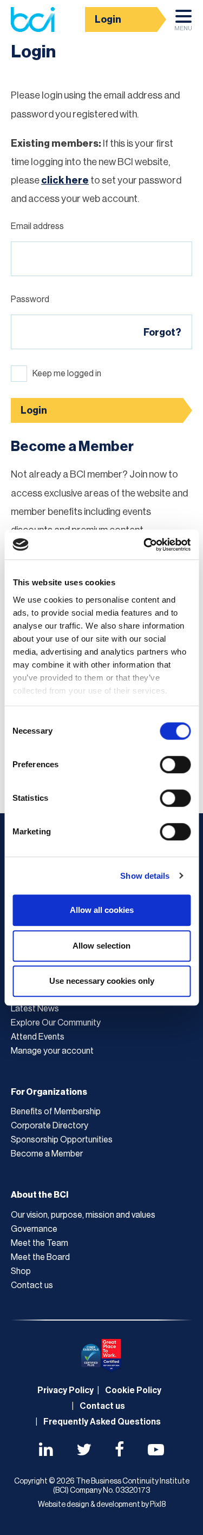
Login (108, 19)
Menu (183, 28)
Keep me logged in (66, 373)
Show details (144, 875)
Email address (37, 226)
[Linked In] (46, 1451)
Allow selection (101, 945)
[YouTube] (156, 1451)
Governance (34, 1229)
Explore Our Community (56, 1022)
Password (30, 299)
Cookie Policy (133, 1390)
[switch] (175, 764)
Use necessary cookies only (101, 980)
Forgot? (162, 332)
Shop (21, 1271)
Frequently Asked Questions (102, 1422)
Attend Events (37, 1037)
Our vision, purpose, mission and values (83, 1215)
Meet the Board (40, 1257)
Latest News (35, 1008)
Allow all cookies (102, 910)
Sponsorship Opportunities (62, 1139)
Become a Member (47, 1153)
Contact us (32, 1285)
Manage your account (52, 1051)
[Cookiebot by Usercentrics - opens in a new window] (145, 545)
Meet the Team (39, 1243)
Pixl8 (158, 1504)
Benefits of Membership (56, 1111)
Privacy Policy (65, 1390)
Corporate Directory (49, 1125)
